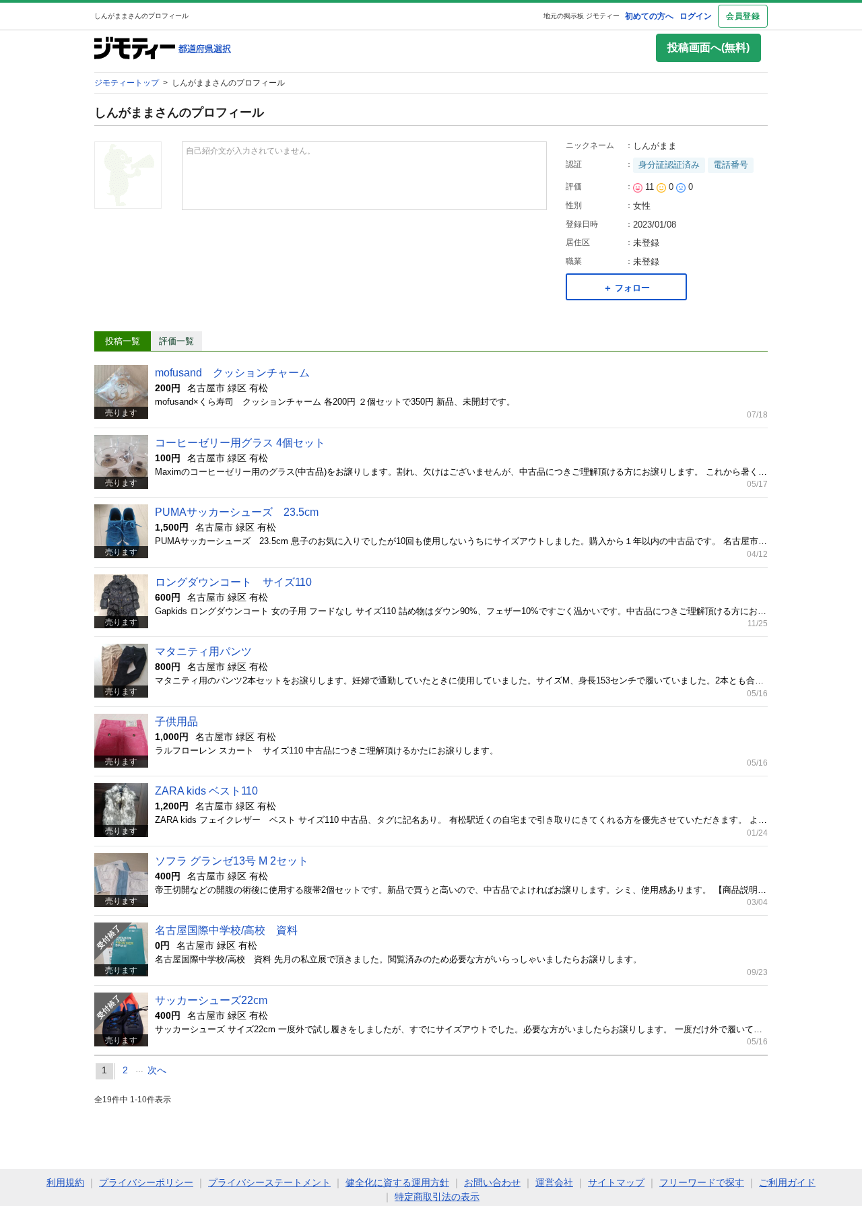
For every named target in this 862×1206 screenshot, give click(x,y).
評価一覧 (176, 341)
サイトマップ (616, 1182)
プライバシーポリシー (146, 1182)
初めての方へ (649, 16)
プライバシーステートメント (269, 1182)
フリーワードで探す (701, 1182)
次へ (156, 1070)
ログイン (695, 16)
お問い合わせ (492, 1182)
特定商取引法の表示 (437, 1196)
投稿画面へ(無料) (708, 47)
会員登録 (743, 16)
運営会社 (554, 1182)
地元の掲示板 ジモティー (581, 16)
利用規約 (65, 1182)
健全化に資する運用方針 (397, 1182)
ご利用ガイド (787, 1182)
